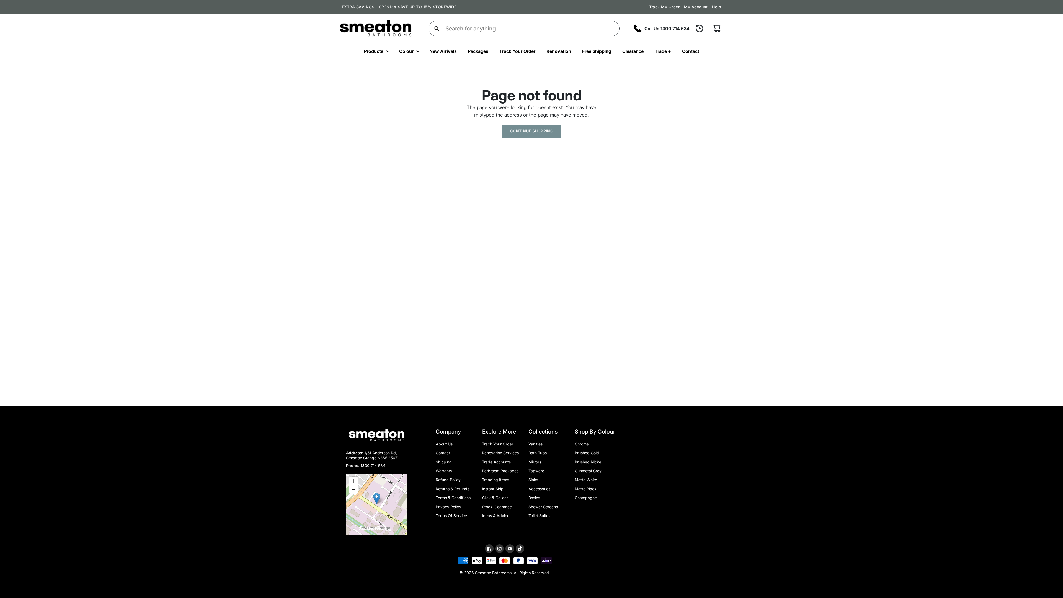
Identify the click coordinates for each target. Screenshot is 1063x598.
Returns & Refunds (452, 488)
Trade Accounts (496, 462)
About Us (444, 444)
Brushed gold (587, 452)
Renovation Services (500, 452)
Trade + (663, 51)
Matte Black (586, 488)
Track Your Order (517, 51)
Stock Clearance (497, 506)
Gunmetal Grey (588, 470)
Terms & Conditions (453, 497)
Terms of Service (451, 515)
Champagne (586, 497)
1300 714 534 (372, 465)
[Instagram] (499, 549)
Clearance (633, 51)
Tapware (536, 470)
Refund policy (448, 479)
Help (716, 6)
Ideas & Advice (495, 515)
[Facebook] (489, 549)
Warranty (444, 470)
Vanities (535, 444)
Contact (690, 51)
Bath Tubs (537, 452)
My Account (696, 6)
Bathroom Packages (500, 470)
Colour (406, 51)
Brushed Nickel (588, 462)
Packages (478, 51)
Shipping (444, 462)
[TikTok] (520, 548)
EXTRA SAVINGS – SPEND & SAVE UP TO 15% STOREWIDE (399, 6)
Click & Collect (495, 497)
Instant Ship (493, 488)
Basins (534, 497)
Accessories (539, 488)
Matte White (586, 479)
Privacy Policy (448, 506)
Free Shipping (596, 51)
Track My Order (664, 6)
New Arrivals (443, 51)
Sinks (533, 479)
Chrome (582, 444)
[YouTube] (510, 548)
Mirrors (534, 462)
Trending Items (495, 479)
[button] (376, 498)
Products (373, 51)
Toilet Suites (539, 515)
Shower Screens (543, 506)
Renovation (558, 51)
